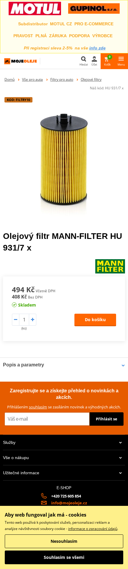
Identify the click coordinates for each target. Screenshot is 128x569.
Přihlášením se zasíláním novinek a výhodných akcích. (64, 407)
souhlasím (38, 407)
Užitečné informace (21, 472)
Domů (9, 79)
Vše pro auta (32, 79)
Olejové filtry (91, 79)
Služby (9, 442)
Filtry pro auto (61, 79)
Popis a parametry (23, 364)
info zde (97, 48)
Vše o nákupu (16, 457)
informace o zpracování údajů (92, 528)
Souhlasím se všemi (64, 557)
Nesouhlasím (64, 541)
